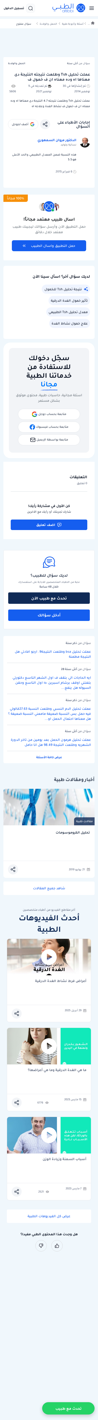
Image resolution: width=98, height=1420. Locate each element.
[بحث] (30, 8)
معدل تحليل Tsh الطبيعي (68, 311)
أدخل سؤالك (49, 615)
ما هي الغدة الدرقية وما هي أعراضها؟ (57, 1070)
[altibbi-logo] (69, 8)
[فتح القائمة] (90, 8)
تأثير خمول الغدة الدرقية (69, 300)
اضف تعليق (45, 525)
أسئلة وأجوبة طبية (72, 24)
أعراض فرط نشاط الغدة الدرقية (60, 981)
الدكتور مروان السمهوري (56, 140)
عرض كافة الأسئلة (49, 757)
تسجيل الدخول (14, 8)
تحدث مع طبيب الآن (49, 598)
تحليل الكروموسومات (73, 832)
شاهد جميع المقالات (49, 888)
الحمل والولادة (48, 24)
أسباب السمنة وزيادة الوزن (64, 1159)
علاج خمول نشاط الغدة (70, 323)
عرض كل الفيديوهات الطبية (49, 1216)
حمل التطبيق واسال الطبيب (53, 245)
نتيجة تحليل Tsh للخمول (63, 289)
